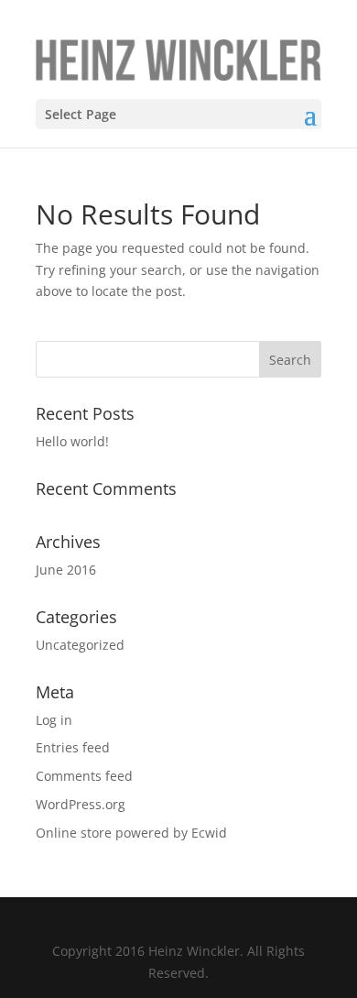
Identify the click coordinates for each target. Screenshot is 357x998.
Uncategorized (80, 644)
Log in (54, 720)
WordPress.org (80, 804)
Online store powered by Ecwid (131, 832)
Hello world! (72, 441)
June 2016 (66, 569)
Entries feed (73, 747)
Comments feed (84, 775)
